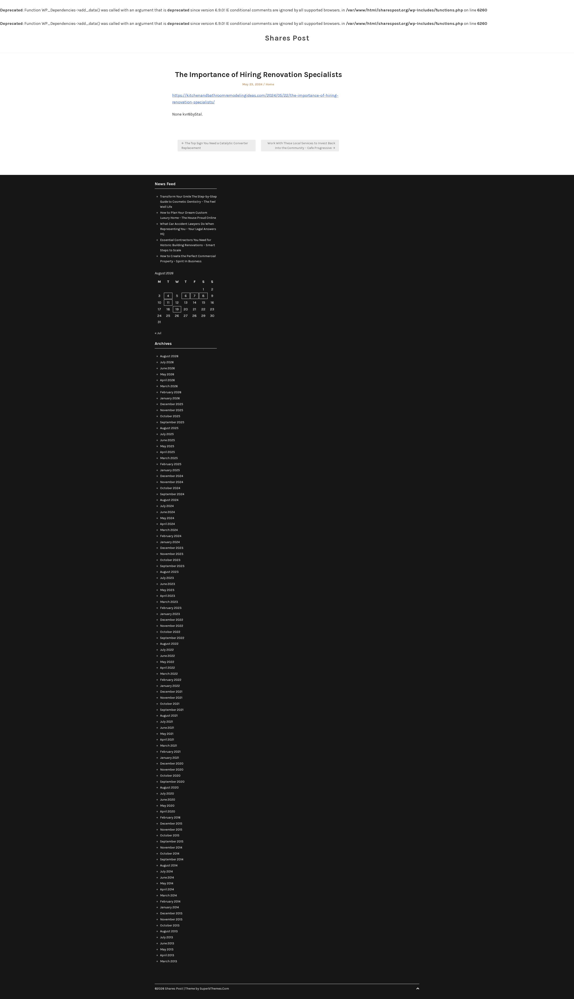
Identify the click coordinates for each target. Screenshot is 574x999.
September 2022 (172, 638)
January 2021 (169, 758)
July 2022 (167, 650)
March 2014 (168, 895)
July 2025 (167, 434)
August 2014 (169, 865)
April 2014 (167, 889)
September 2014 (171, 859)
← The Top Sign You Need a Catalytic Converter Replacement (214, 145)
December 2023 (171, 548)
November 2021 (171, 698)
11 (168, 302)
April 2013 (167, 955)
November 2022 (171, 626)
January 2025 (170, 470)
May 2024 (167, 518)
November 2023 (171, 554)
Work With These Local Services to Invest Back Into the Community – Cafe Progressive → (301, 145)
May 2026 (167, 374)
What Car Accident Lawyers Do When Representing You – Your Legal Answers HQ (188, 229)
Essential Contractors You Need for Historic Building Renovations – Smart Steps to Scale (187, 245)
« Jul (158, 333)
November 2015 (171, 829)
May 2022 (167, 662)
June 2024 (167, 512)
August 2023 (169, 572)
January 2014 (169, 907)
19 (177, 309)
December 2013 (171, 913)
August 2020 (169, 787)
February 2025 (170, 464)
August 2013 (169, 931)
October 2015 (169, 835)
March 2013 (168, 961)
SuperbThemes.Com (214, 988)
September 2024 (172, 494)
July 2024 (167, 506)
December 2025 (171, 404)
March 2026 (169, 386)
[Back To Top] (417, 988)
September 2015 (171, 841)
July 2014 (166, 871)
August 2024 (169, 500)
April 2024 (167, 524)
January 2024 (170, 542)
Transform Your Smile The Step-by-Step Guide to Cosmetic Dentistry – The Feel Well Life (188, 202)
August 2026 (169, 356)
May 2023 (167, 590)
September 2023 (172, 566)
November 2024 (171, 482)
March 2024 (169, 530)
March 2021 (168, 746)
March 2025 (169, 458)
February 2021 (170, 752)
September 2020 (172, 782)
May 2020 (167, 806)
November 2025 (171, 410)
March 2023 (169, 602)
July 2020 (167, 793)
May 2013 (167, 949)
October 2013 (170, 925)
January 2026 (170, 398)
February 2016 (170, 817)
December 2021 (171, 692)
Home (270, 84)
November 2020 (171, 769)
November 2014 (171, 847)
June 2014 (167, 877)
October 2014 (169, 853)
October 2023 (170, 560)
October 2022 (170, 632)
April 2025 (167, 452)
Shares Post (287, 38)
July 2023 (167, 578)
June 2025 (167, 440)
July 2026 (167, 362)
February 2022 (170, 680)
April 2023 (167, 596)
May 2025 (167, 446)
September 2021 (171, 710)
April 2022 (167, 668)
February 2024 (170, 536)
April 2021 (167, 739)
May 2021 (166, 734)
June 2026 (167, 368)
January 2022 (170, 686)
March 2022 (169, 674)
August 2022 (169, 644)
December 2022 (171, 620)
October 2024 (170, 488)
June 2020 (167, 799)
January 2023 (170, 614)
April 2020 (167, 811)
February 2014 (170, 901)
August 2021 (169, 716)
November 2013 (171, 919)
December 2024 (171, 476)
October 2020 (170, 776)
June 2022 (167, 656)
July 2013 (166, 937)
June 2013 (167, 943)
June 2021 (167, 728)
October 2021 (169, 704)
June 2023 (167, 584)
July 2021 (166, 722)
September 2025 (172, 422)
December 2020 (171, 763)
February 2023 (171, 608)
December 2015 (171, 823)
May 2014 (166, 883)
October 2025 (170, 416)
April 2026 (167, 380)
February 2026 (170, 392)
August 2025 (169, 428)
